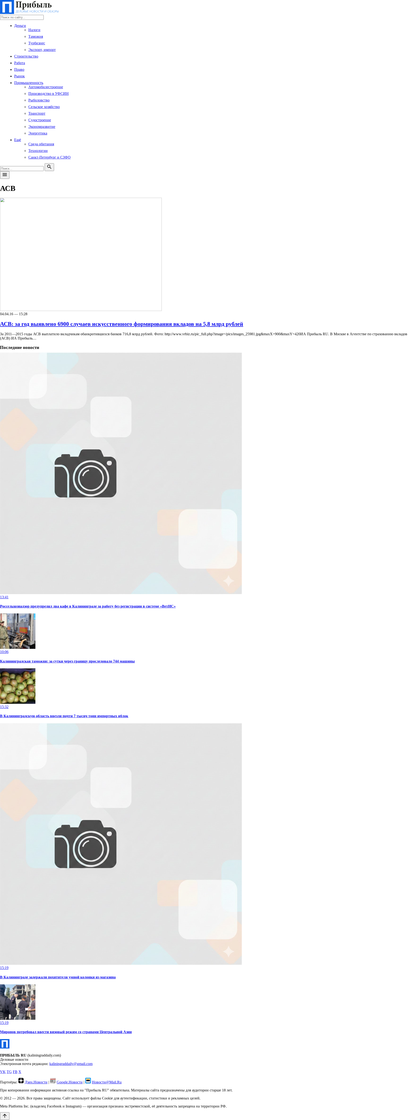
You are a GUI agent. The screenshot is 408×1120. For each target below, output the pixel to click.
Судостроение (39, 120)
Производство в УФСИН (48, 94)
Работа (19, 63)
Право (19, 69)
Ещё (17, 140)
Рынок (19, 76)
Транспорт (36, 113)
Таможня (35, 36)
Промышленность (28, 83)
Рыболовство (39, 100)
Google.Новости (70, 1082)
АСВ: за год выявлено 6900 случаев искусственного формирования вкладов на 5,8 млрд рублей (121, 324)
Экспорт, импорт (42, 50)
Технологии (38, 151)
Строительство (26, 56)
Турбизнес (36, 43)
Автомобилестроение (45, 87)
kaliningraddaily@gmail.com (71, 1064)
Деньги (20, 26)
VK (3, 1072)
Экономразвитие (41, 127)
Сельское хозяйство (44, 107)
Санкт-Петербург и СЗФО (49, 157)
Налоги (34, 30)
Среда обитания (41, 144)
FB (15, 1072)
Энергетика (37, 133)
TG (9, 1072)
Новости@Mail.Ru (107, 1082)
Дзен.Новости (36, 1082)
